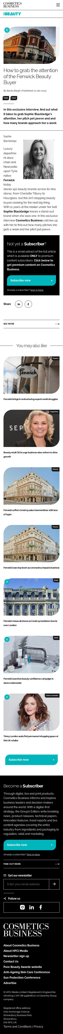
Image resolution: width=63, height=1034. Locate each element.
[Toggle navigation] (58, 5)
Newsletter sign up (16, 956)
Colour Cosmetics (52, 695)
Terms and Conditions (17, 1026)
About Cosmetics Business (21, 945)
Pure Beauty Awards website (23, 967)
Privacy (38, 1026)
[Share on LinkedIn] (18, 304)
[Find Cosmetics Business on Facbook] (40, 908)
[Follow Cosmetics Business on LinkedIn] (31, 908)
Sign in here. (37, 290)
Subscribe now (20, 280)
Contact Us (11, 961)
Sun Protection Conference (22, 977)
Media (6, 98)
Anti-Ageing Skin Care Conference (27, 972)
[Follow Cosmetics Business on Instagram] (22, 908)
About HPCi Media (16, 951)
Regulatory (54, 412)
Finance (55, 358)
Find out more (12, 864)
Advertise (10, 983)
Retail (14, 98)
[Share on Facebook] (28, 304)
